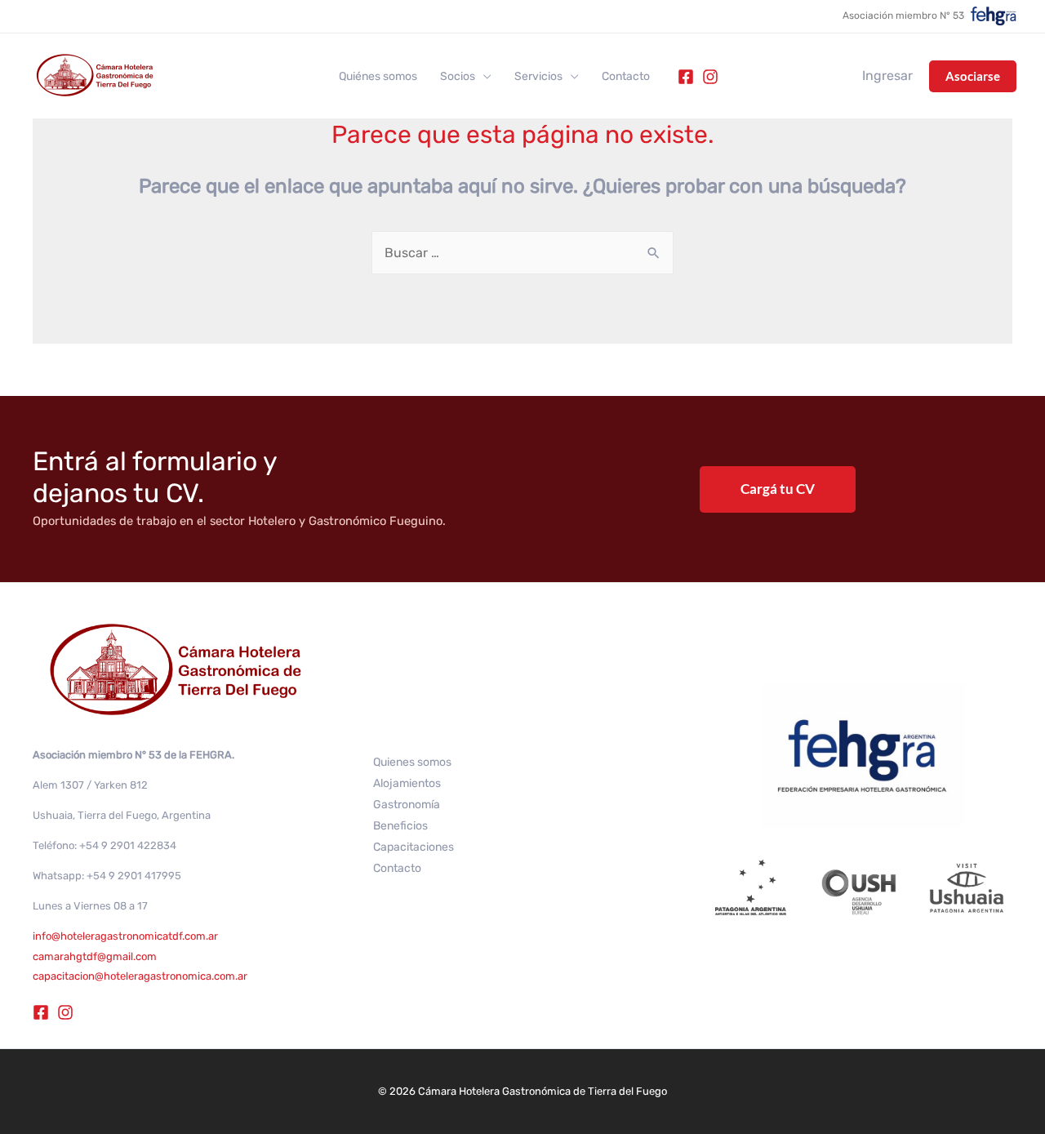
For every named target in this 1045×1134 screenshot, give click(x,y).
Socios (457, 76)
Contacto (626, 76)
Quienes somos (412, 762)
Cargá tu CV (777, 488)
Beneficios (400, 826)
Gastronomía (406, 805)
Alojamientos (407, 783)
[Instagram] (710, 77)
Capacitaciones (413, 847)
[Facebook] (686, 77)
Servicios (538, 76)
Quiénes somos (378, 76)
